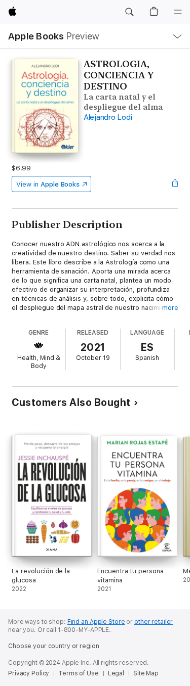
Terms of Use (78, 673)
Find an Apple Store (96, 621)
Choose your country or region (53, 646)
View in (48, 184)
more (170, 307)
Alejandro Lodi (108, 117)
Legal (116, 673)
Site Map (146, 673)
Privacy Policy (28, 673)
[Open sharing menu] (175, 184)
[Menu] (178, 12)
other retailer (153, 621)
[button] (129, 12)
